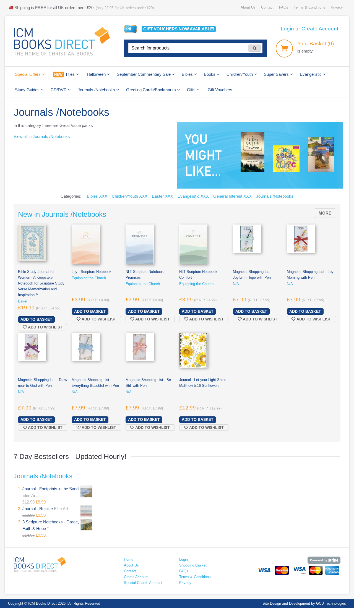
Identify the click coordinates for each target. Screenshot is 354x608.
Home (128, 559)
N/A (236, 284)
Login (287, 29)
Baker (22, 301)
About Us (248, 7)
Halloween (97, 74)
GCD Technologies (331, 603)
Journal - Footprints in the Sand (50, 488)
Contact (267, 7)
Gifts (192, 89)
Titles (65, 74)
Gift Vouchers (220, 89)
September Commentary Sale (144, 74)
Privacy (337, 7)
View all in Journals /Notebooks (42, 136)
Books (210, 74)
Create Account (319, 29)
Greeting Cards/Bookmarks (151, 89)
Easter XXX (162, 196)
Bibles (188, 74)
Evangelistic (311, 74)
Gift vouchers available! (178, 29)
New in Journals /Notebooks (62, 214)
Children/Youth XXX (129, 196)
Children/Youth (240, 74)
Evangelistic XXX (193, 196)
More (325, 213)
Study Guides (28, 89)
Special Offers (28, 74)
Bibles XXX (97, 196)
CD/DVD (59, 89)
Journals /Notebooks (97, 89)
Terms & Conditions (309, 7)
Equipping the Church (89, 278)
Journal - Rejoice (38, 508)
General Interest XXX (232, 196)
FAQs (283, 7)
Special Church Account (143, 583)
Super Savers (277, 74)
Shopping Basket (193, 565)
